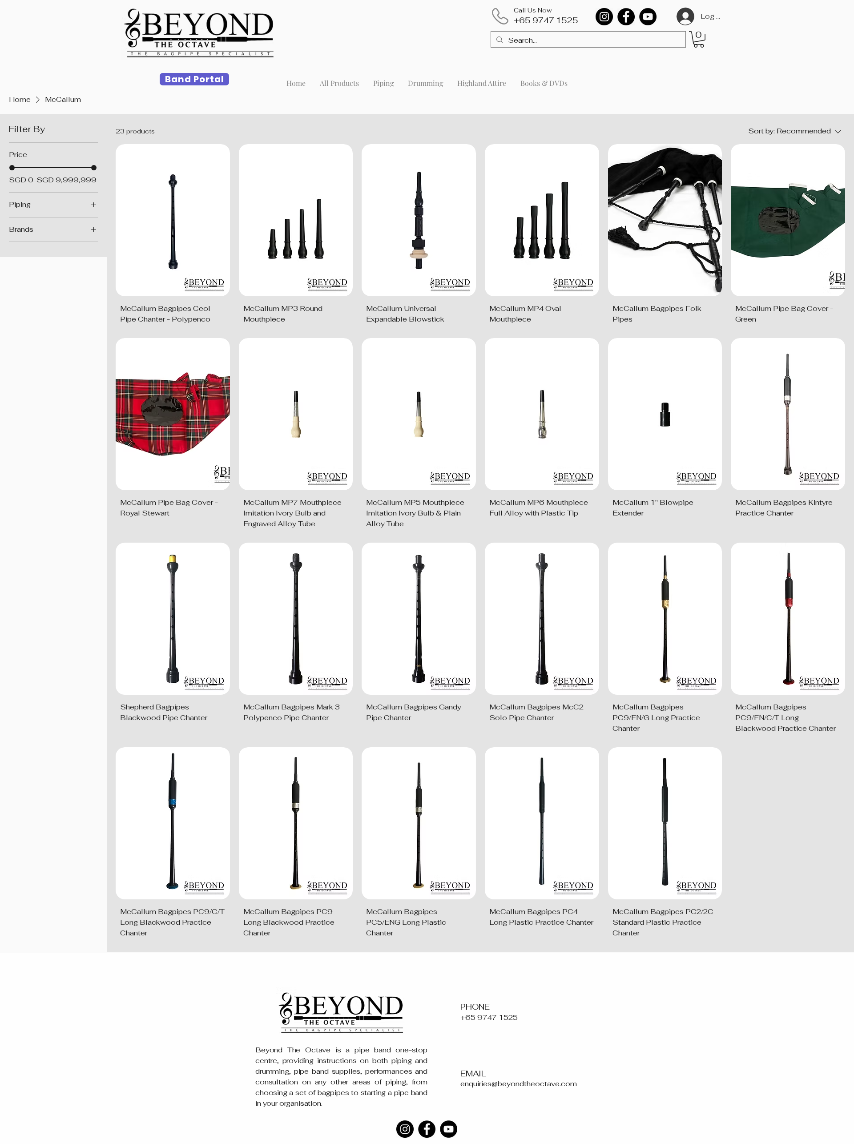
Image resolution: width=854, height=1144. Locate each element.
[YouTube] (648, 16)
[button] (699, 39)
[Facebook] (626, 16)
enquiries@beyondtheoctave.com (518, 1083)
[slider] (12, 167)
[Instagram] (604, 16)
